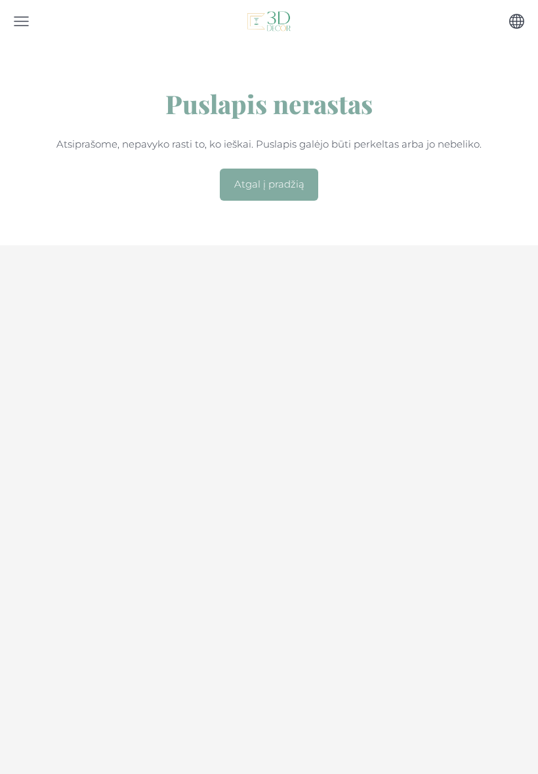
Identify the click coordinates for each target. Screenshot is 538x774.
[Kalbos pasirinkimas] (517, 21)
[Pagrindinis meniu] (21, 21)
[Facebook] (255, 285)
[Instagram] (282, 285)
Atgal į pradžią (269, 184)
